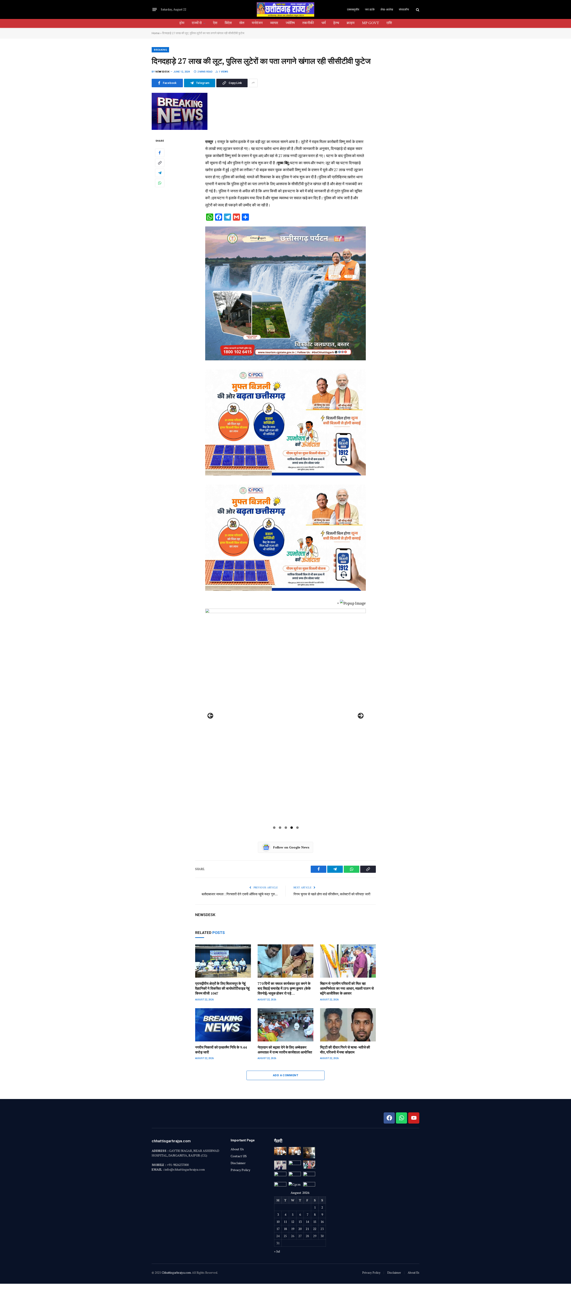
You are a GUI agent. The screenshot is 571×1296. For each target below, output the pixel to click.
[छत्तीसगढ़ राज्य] (285, 9)
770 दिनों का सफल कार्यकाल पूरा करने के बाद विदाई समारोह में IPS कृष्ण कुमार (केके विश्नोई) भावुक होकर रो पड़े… (284, 988)
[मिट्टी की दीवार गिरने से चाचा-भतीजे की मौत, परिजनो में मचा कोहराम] (348, 1024)
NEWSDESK (162, 71)
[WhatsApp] (159, 182)
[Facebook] (159, 152)
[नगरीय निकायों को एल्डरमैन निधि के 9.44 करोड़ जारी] (223, 1024)
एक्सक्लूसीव (353, 9)
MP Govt (370, 23)
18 (285, 1229)
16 (322, 1221)
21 (307, 1229)
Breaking (160, 49)
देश (215, 23)
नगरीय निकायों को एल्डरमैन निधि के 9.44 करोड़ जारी (221, 1050)
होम (181, 23)
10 (277, 1221)
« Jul (277, 1251)
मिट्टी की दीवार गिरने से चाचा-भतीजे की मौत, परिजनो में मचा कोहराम (345, 1050)
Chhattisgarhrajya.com (176, 1273)
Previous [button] (210, 716)
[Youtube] (413, 1118)
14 (307, 1221)
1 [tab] (274, 827)
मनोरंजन (257, 23)
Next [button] (361, 716)
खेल (241, 23)
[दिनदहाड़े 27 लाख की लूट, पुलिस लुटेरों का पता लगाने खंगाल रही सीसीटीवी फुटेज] (179, 128)
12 (292, 1221)
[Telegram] (159, 172)
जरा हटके (370, 9)
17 (277, 1229)
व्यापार (274, 23)
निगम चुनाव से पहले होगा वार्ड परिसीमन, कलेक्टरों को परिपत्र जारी (332, 894)
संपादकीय (404, 9)
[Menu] (154, 9)
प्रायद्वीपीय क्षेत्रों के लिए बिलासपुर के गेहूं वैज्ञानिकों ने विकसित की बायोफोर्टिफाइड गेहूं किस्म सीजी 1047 (222, 988)
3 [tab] (286, 827)
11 (285, 1221)
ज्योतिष (290, 23)
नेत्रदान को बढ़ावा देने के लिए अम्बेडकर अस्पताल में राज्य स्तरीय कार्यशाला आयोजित (285, 1050)
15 (314, 1221)
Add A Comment (285, 1075)
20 (300, 1229)
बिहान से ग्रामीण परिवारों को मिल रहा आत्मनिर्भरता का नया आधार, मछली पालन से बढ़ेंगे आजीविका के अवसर (347, 988)
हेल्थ (336, 23)
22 (314, 1229)
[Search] (417, 9)
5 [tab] (297, 827)
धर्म (323, 23)
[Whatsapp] (401, 1118)
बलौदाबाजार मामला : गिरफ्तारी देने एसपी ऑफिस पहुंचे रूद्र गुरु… (240, 894)
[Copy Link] (159, 162)
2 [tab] (280, 827)
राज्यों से (197, 23)
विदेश (228, 23)
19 (292, 1229)
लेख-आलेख (387, 9)
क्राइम (350, 23)
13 (300, 1221)
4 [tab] (291, 827)
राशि (389, 23)
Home (155, 33)
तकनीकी (308, 23)
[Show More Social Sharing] (253, 83)
